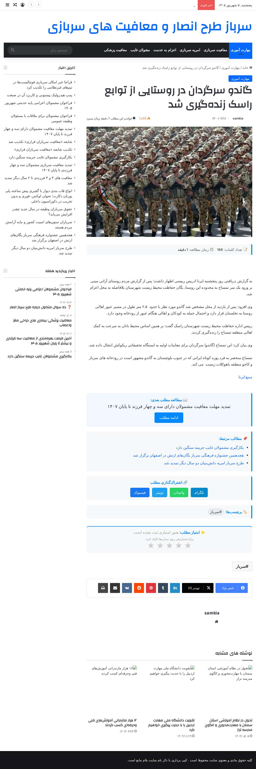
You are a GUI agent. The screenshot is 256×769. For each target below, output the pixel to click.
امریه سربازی (190, 50)
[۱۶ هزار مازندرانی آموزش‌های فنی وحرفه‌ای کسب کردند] (111, 691)
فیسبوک (140, 492)
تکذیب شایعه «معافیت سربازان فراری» (43, 149)
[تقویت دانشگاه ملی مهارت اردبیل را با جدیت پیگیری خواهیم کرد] (169, 691)
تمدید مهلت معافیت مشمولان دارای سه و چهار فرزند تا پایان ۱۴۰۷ (169, 406)
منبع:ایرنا (245, 377)
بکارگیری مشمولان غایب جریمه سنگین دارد (210, 447)
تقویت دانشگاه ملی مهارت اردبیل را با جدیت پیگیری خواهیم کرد (171, 725)
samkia (238, 118)
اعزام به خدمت (165, 50)
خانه (245, 68)
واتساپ (179, 492)
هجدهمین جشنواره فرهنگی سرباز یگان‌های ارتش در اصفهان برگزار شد (188, 455)
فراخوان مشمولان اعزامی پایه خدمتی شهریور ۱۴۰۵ (159, 5)
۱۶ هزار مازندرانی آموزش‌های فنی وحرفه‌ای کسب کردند (112, 722)
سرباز (241, 566)
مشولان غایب (140, 50)
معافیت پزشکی (115, 50)
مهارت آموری (240, 50)
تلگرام (199, 492)
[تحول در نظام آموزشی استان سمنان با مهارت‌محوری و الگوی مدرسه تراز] (227, 691)
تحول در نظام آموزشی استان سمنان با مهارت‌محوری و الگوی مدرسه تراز (228, 725)
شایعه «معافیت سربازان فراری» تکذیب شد (40, 142)
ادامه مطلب (169, 417)
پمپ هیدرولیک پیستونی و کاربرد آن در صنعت (39, 95)
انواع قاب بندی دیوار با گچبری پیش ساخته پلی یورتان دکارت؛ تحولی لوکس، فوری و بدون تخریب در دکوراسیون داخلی (38, 196)
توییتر (160, 492)
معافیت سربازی (215, 50)
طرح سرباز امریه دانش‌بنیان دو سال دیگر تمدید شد (204, 463)
